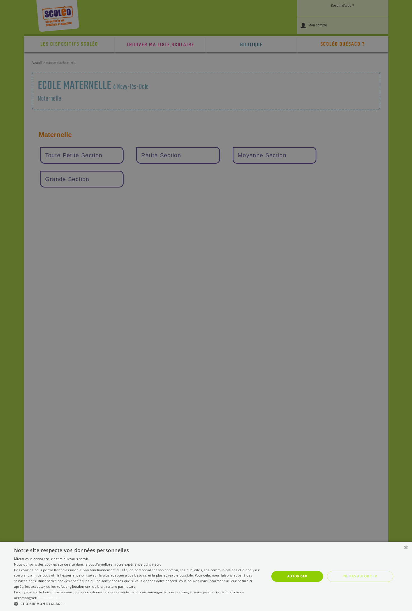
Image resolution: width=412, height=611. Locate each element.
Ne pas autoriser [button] (360, 576)
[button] (138, 603)
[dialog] (206, 576)
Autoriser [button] (297, 576)
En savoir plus (49, 597)
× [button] (406, 548)
